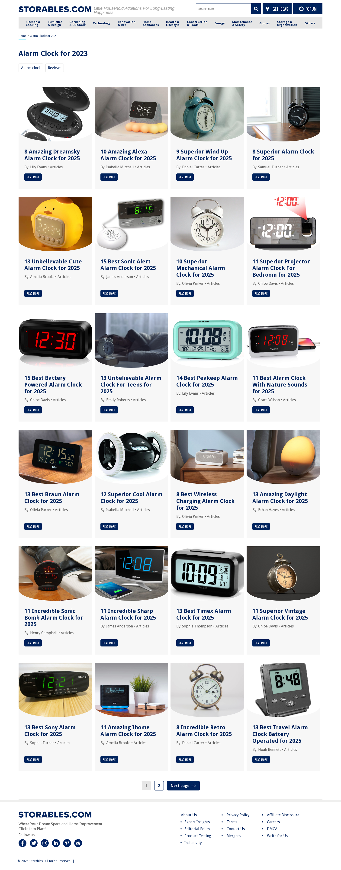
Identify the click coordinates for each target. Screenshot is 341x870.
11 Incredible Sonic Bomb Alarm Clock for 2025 (53, 618)
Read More (33, 177)
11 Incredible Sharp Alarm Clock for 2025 (128, 614)
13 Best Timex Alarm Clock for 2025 (203, 614)
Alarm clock (31, 68)
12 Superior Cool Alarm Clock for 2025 (131, 497)
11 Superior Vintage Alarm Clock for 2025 (280, 614)
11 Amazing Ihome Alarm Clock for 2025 (128, 730)
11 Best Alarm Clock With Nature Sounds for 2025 (279, 385)
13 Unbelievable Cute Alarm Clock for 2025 (53, 265)
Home (22, 36)
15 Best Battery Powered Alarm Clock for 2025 (53, 385)
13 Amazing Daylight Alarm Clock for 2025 (280, 497)
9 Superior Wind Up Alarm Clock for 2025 (204, 155)
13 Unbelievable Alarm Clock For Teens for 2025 (130, 385)
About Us (189, 815)
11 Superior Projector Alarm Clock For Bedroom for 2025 (281, 268)
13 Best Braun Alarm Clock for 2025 (51, 497)
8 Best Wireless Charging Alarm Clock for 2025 (205, 501)
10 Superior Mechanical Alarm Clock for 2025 (200, 268)
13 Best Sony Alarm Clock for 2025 (50, 730)
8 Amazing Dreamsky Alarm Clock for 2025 (52, 155)
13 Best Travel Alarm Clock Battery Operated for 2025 (280, 734)
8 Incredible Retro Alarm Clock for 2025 (204, 730)
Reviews (54, 68)
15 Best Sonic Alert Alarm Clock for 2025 (128, 265)
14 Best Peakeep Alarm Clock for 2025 (207, 381)
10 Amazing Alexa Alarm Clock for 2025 (128, 155)
